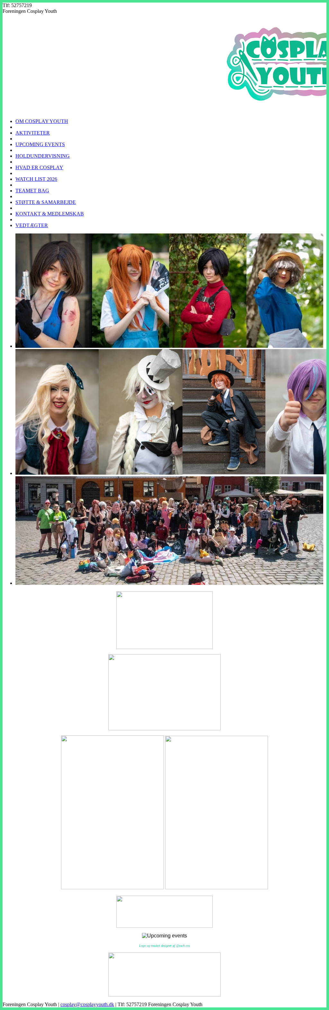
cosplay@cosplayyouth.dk (87, 1004)
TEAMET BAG (32, 190)
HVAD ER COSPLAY (39, 167)
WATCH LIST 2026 (36, 179)
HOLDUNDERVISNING (42, 156)
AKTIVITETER (32, 133)
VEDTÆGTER (31, 225)
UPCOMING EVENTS (40, 144)
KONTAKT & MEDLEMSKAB (49, 213)
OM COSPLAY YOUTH (41, 121)
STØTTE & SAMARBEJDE (45, 202)
